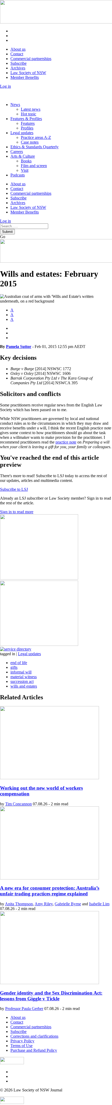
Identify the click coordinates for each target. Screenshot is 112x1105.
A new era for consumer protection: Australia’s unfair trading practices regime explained (49, 890)
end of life (18, 662)
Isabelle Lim (99, 904)
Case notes (30, 142)
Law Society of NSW (28, 72)
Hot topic (28, 114)
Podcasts (17, 175)
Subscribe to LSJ (14, 489)
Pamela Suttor (18, 346)
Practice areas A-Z (36, 137)
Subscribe (18, 63)
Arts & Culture (22, 156)
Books (26, 161)
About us (18, 49)
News (15, 104)
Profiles (27, 128)
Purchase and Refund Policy (33, 1050)
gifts (13, 667)
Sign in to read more (16, 512)
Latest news (30, 109)
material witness (23, 677)
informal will (21, 672)
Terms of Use (21, 1045)
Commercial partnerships (30, 58)
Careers (16, 151)
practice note (65, 442)
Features (28, 123)
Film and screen (34, 165)
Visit (24, 170)
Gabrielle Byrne (68, 904)
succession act (22, 681)
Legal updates (21, 133)
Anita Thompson (19, 904)
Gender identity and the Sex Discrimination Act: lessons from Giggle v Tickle (51, 995)
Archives (17, 68)
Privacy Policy (22, 1041)
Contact (16, 54)
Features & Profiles (26, 118)
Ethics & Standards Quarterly (34, 147)
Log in (5, 86)
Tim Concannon (18, 804)
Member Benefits (24, 77)
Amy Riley (44, 904)
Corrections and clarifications (34, 1036)
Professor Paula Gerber (24, 1008)
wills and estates (23, 686)
